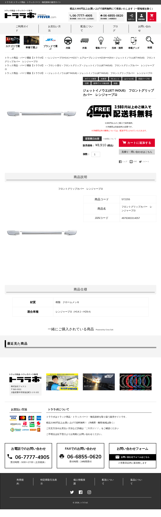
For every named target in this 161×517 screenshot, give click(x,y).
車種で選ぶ (31, 47)
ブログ (115, 28)
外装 (84, 47)
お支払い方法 (54, 28)
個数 (85, 154)
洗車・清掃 (117, 47)
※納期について (109, 139)
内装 (68, 47)
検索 (149, 47)
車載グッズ (133, 47)
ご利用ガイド (22, 28)
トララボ (84, 502)
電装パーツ (100, 47)
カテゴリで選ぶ (13, 47)
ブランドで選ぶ (50, 47)
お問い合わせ (144, 28)
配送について (86, 28)
